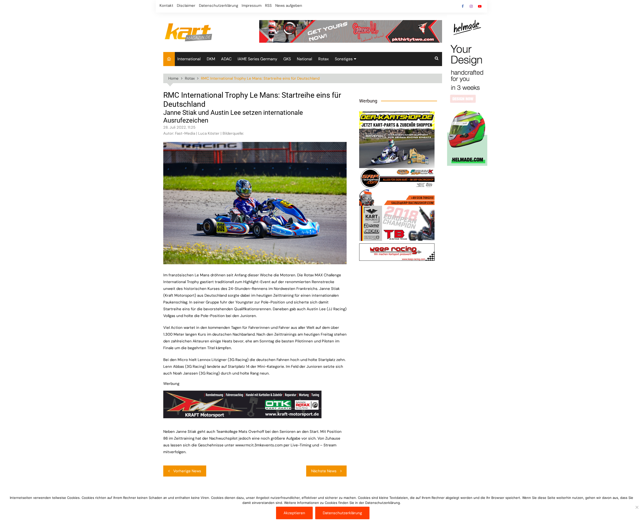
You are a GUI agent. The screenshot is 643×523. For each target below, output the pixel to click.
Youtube (480, 6)
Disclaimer (186, 5)
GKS (287, 59)
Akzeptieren (294, 512)
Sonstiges (344, 59)
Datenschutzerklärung (218, 5)
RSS (268, 5)
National (304, 59)
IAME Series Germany (257, 59)
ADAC (226, 59)
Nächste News (324, 471)
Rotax (323, 59)
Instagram (471, 6)
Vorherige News (187, 471)
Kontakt (166, 5)
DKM (211, 59)
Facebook (462, 6)
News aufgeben (288, 5)
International (189, 59)
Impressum (251, 5)
